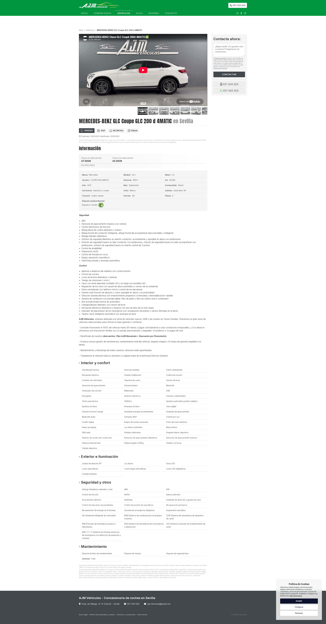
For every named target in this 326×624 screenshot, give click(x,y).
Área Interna (142, 615)
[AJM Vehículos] (99, 5)
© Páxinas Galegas (239, 615)
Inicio (81, 30)
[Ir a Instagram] (245, 13)
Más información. (296, 596)
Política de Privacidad (220, 68)
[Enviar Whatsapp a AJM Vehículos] (237, 13)
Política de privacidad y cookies (102, 615)
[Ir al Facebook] (241, 13)
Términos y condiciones (125, 615)
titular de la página (221, 58)
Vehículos (90, 30)
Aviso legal (83, 615)
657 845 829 (230, 84)
